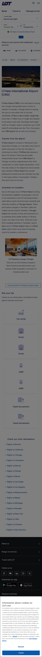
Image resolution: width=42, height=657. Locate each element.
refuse (14, 636)
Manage (21, 646)
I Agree (21, 653)
